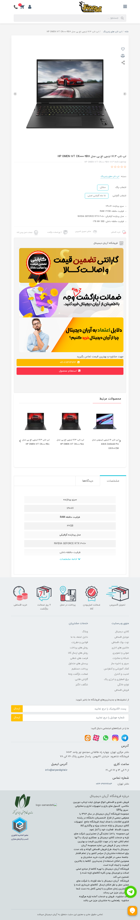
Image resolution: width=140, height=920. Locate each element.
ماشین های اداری (120, 647)
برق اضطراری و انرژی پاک (116, 679)
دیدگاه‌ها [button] (87, 481)
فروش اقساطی (121, 690)
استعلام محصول (68, 371)
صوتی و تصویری (121, 653)
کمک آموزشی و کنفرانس (116, 668)
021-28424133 (68, 362)
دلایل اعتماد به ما (79, 637)
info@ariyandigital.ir (56, 770)
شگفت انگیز (81, 684)
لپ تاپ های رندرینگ (110, 176)
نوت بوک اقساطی (120, 642)
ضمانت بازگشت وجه (78, 674)
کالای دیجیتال (122, 631)
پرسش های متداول (78, 663)
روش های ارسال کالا (78, 653)
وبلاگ (85, 631)
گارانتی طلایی (81, 679)
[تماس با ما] (131, 892)
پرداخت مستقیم (80, 668)
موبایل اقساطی (121, 637)
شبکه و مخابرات (121, 658)
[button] (24, 6)
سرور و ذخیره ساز (120, 663)
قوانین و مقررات (79, 642)
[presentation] (125, 94)
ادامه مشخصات (69, 559)
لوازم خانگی (123, 684)
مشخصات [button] (113, 481)
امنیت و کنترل (121, 674)
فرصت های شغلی (79, 658)
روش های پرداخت (79, 647)
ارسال (17, 708)
